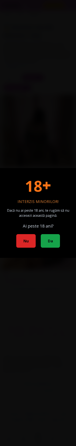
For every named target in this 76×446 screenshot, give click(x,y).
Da (50, 240)
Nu (26, 240)
